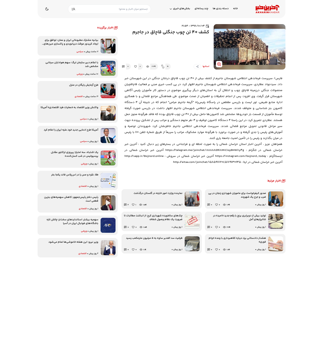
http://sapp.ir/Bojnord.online (144, 156)
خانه (235, 9)
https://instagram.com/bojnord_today (240, 156)
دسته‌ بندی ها (221, 9)
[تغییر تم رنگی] (47, 9)
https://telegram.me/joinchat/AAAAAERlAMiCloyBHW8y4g (204, 150)
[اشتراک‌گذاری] (197, 66)
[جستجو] (73, 9)
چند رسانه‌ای (201, 9)
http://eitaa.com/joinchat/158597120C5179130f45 (207, 162)
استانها (206, 66)
